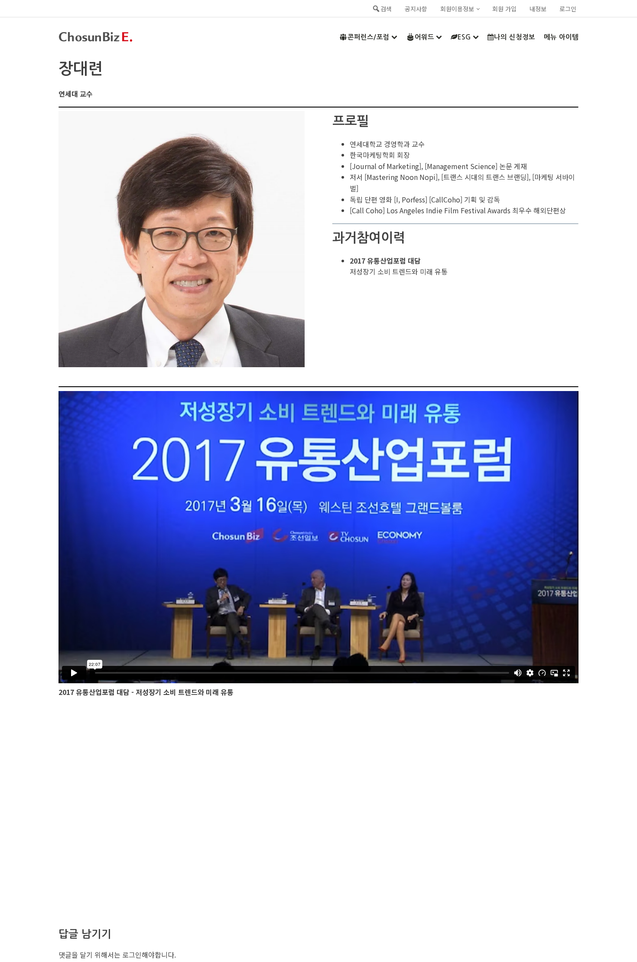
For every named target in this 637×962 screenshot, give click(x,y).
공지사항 (416, 8)
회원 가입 (504, 8)
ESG (464, 37)
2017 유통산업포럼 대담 (385, 260)
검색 (386, 8)
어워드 (424, 37)
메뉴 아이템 (561, 37)
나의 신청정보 (514, 37)
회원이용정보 (457, 8)
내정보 (538, 8)
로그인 (567, 8)
